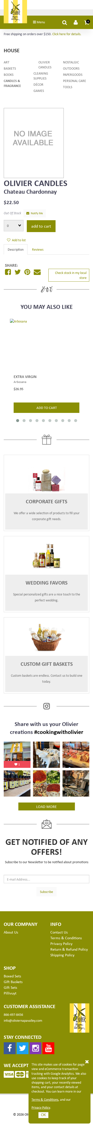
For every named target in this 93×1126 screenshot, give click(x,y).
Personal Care (74, 80)
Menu (40, 22)
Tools (67, 86)
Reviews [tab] (37, 249)
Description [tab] (16, 249)
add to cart (46, 407)
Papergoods (72, 74)
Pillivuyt (10, 993)
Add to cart (41, 226)
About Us (11, 932)
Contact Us (59, 932)
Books (8, 74)
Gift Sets (10, 987)
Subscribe (46, 891)
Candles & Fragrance (12, 83)
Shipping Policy (62, 955)
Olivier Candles (44, 64)
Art (6, 62)
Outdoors (71, 68)
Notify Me (36, 213)
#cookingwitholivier (58, 732)
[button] (86, 22)
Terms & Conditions (44, 1099)
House (12, 50)
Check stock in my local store (71, 275)
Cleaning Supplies (40, 75)
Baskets (10, 68)
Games (38, 90)
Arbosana (20, 381)
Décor (38, 84)
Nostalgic (71, 62)
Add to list (18, 240)
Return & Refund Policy (69, 949)
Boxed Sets (12, 976)
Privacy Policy (40, 1107)
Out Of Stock (12, 213)
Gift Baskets (13, 981)
